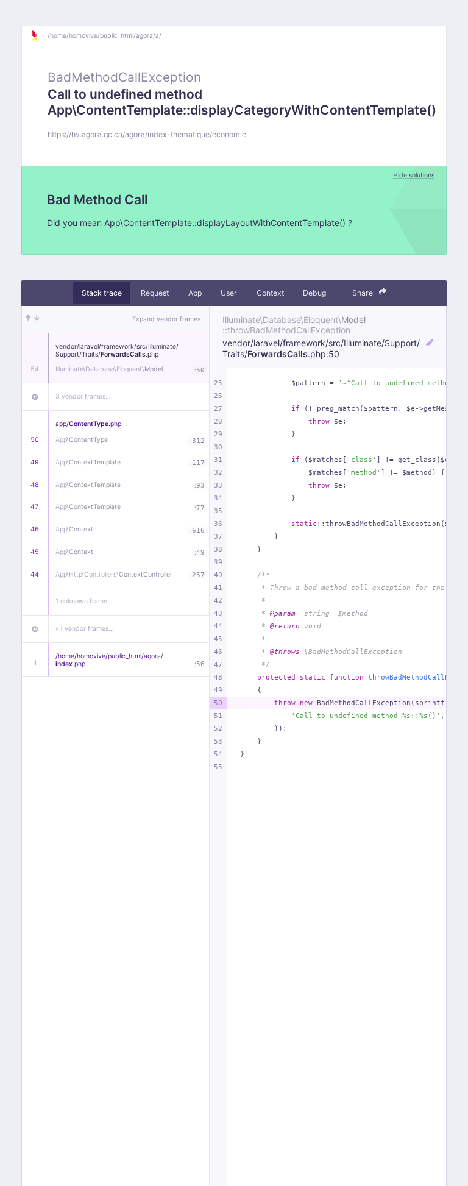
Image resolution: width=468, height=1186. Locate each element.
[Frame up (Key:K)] (28, 319)
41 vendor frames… (84, 629)
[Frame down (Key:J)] (37, 319)
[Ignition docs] (39, 35)
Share (363, 292)
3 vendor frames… (83, 396)
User (229, 292)
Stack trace (102, 292)
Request (155, 292)
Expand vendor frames (166, 319)
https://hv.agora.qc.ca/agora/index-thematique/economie (147, 134)
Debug (314, 292)
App (195, 292)
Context (270, 292)
